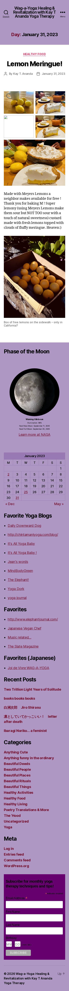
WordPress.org (16, 866)
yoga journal (17, 598)
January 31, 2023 (53, 73)
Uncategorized (16, 821)
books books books (19, 698)
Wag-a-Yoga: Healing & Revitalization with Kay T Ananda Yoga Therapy (34, 12)
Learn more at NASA (34, 435)
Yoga (8, 827)
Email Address (16, 898)
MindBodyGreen (20, 571)
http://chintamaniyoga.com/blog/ (33, 535)
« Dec (10, 504)
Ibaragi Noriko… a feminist (25, 731)
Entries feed (14, 854)
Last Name (13, 924)
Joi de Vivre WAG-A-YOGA (28, 668)
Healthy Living (15, 804)
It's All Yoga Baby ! (22, 553)
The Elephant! (18, 580)
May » (59, 504)
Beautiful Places (17, 775)
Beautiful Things (17, 787)
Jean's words (18, 562)
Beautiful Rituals (17, 781)
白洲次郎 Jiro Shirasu (22, 707)
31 (17, 498)
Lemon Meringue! (34, 64)
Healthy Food (34, 54)
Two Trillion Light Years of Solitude (32, 689)
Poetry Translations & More (26, 810)
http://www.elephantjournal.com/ (33, 619)
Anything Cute (16, 752)
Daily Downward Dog (24, 526)
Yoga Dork (16, 589)
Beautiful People (17, 769)
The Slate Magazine (23, 646)
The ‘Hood (12, 816)
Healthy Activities (18, 792)
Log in (9, 849)
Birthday (11, 938)
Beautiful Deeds (17, 764)
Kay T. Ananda (23, 73)
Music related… (19, 637)
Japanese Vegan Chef (24, 628)
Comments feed (17, 860)
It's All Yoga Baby (21, 544)
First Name (13, 911)
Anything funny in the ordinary (29, 758)
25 (26, 492)
